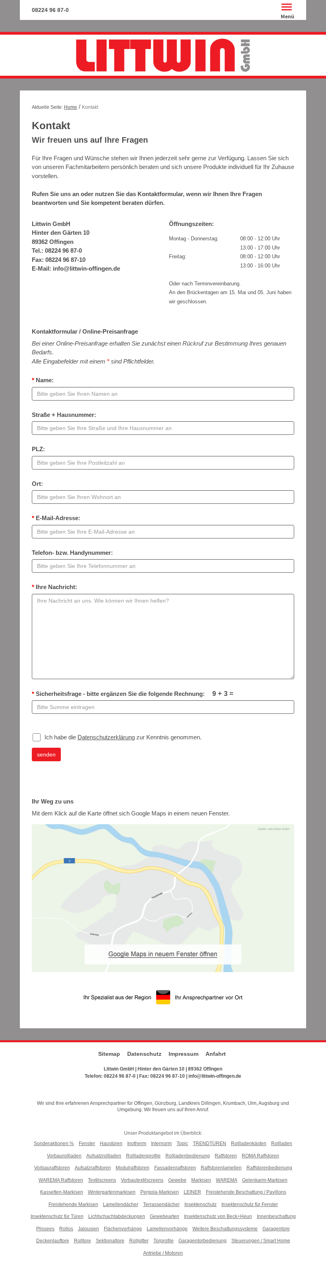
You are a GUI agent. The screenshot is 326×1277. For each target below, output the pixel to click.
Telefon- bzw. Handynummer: (72, 552)
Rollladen (281, 1143)
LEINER (192, 1192)
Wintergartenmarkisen (112, 1192)
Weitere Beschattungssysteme (225, 1229)
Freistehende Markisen (73, 1204)
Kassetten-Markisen (61, 1192)
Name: (43, 380)
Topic (182, 1143)
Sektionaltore (110, 1241)
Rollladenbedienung (187, 1156)
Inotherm (136, 1143)
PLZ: (38, 449)
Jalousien (88, 1229)
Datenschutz (144, 1054)
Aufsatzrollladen (103, 1156)
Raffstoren (226, 1156)
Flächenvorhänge (123, 1229)
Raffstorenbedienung (269, 1168)
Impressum (183, 1054)
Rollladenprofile (143, 1156)
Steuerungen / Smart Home (260, 1241)
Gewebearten (164, 1216)
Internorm (161, 1143)
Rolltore (82, 1241)
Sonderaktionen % (54, 1143)
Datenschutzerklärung (106, 737)
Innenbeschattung (276, 1216)
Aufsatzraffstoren (93, 1168)
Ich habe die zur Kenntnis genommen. (123, 737)
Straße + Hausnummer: (64, 414)
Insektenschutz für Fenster (249, 1204)
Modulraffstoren (132, 1168)
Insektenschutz (200, 1204)
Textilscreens (102, 1180)
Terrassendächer (161, 1204)
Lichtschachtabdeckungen (116, 1216)
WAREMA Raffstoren (61, 1180)
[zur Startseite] (163, 54)
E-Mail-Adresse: (56, 518)
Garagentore (276, 1229)
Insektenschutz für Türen (57, 1216)
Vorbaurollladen (64, 1156)
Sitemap (109, 1054)
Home (70, 107)
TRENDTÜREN (209, 1143)
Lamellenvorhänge (167, 1229)
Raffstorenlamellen (221, 1168)
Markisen (201, 1180)
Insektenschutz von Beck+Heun (218, 1216)
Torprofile (163, 1241)
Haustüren (111, 1143)
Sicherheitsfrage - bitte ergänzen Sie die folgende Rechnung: (132, 693)
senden (46, 754)
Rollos (66, 1229)
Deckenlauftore (52, 1241)
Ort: (37, 483)
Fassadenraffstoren (175, 1168)
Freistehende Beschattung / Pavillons (246, 1192)
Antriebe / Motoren (163, 1253)
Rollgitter (139, 1241)
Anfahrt (216, 1054)
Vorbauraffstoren (52, 1168)
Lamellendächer (120, 1204)
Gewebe (177, 1180)
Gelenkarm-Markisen (264, 1180)
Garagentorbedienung (203, 1241)
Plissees (45, 1229)
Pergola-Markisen (159, 1192)
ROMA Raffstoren (260, 1156)
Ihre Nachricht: (54, 586)
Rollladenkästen (248, 1143)
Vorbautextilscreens (142, 1180)
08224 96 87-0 (50, 10)
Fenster (87, 1143)
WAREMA (226, 1180)
